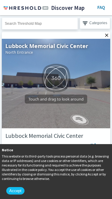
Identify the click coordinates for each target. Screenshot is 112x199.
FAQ (101, 7)
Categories (98, 23)
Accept (15, 191)
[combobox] (40, 23)
